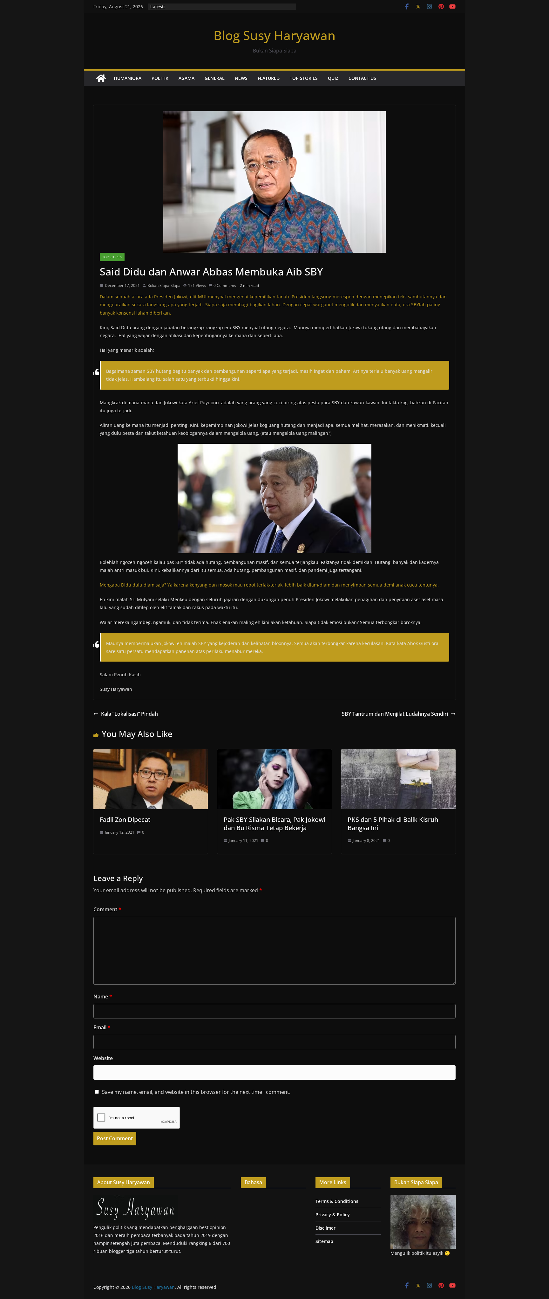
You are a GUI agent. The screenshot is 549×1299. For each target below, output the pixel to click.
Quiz (333, 78)
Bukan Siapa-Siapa (163, 285)
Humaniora (127, 78)
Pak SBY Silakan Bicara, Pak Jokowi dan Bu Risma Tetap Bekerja (274, 823)
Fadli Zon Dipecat (125, 819)
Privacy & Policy (332, 1215)
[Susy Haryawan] (135, 1199)
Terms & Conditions (336, 1201)
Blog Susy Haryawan (275, 35)
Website (103, 1058)
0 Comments (225, 285)
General (215, 78)
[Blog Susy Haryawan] (101, 78)
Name (102, 996)
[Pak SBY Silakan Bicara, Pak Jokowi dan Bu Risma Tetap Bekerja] (274, 753)
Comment (107, 909)
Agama (186, 78)
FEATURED (269, 78)
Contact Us (362, 78)
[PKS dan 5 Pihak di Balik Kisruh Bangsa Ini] (398, 753)
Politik (160, 78)
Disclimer (325, 1228)
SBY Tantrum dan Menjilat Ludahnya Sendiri (395, 713)
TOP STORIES (304, 78)
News (241, 78)
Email (102, 1027)
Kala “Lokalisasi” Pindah (129, 713)
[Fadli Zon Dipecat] (150, 753)
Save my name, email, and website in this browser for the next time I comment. (196, 1091)
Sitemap (324, 1241)
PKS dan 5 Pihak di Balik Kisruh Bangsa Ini (393, 823)
